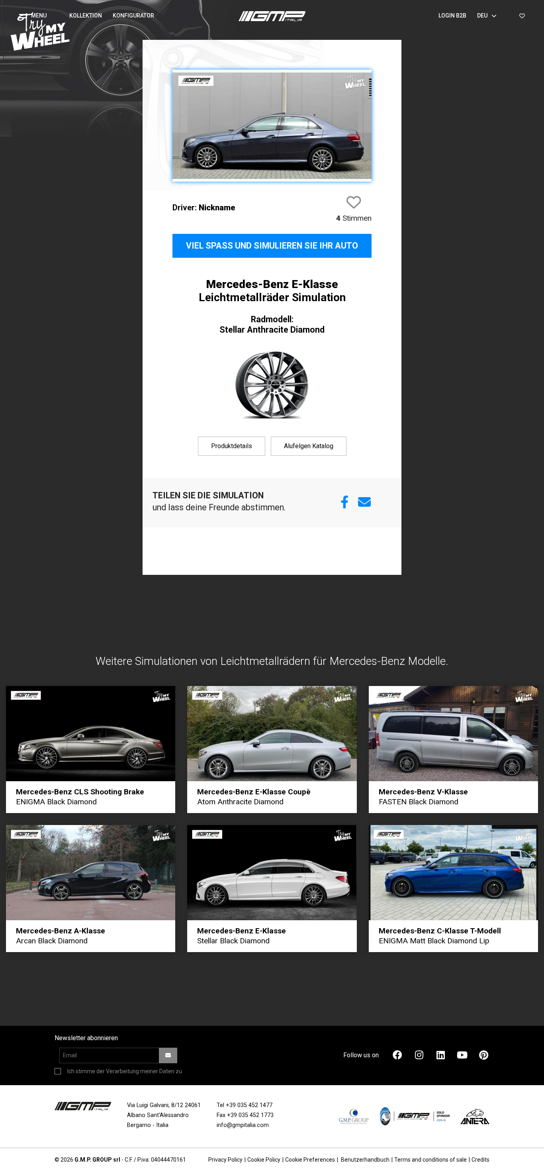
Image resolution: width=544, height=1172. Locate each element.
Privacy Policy (225, 1159)
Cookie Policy (263, 1159)
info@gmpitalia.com (243, 1125)
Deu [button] (482, 15)
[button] (36, 16)
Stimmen (354, 218)
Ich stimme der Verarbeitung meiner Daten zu (124, 1071)
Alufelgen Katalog (308, 446)
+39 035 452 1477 (249, 1105)
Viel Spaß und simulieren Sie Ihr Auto (272, 246)
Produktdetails (231, 446)
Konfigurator (133, 15)
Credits (480, 1159)
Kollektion (85, 15)
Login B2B (452, 15)
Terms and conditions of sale (430, 1159)
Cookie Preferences (310, 1159)
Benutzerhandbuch (365, 1159)
